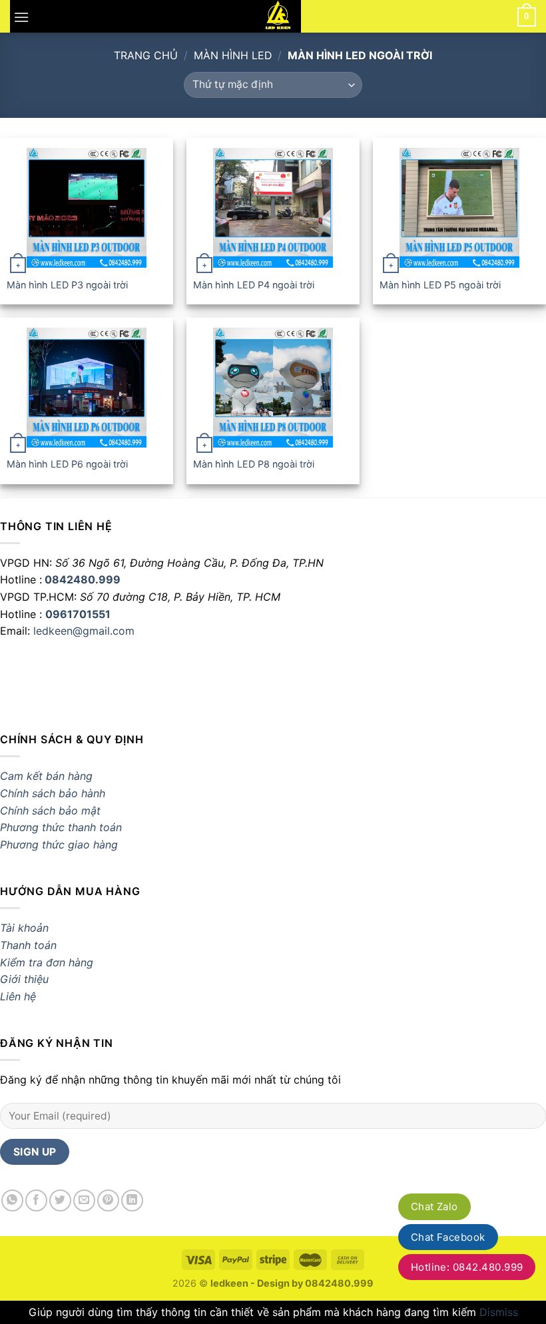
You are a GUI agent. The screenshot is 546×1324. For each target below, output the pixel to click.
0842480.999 (83, 579)
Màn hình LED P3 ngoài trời (67, 284)
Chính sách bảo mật (50, 810)
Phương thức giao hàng (60, 844)
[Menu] (21, 16)
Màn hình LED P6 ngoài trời (67, 464)
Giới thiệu (24, 979)
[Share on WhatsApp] (12, 1200)
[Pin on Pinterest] (108, 1200)
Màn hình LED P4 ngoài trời (253, 284)
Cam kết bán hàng (46, 776)
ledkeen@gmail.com (84, 630)
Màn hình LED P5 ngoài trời (440, 284)
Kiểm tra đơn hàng (46, 962)
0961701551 (78, 614)
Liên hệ (18, 996)
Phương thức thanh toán (61, 827)
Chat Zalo (434, 1206)
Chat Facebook (448, 1237)
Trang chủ (146, 55)
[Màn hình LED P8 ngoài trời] (273, 388)
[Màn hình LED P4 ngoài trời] (273, 208)
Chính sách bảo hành (52, 793)
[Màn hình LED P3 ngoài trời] (86, 208)
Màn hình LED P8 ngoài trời (253, 464)
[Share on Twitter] (60, 1200)
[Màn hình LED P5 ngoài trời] (459, 208)
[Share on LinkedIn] (132, 1200)
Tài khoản (24, 927)
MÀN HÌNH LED (233, 55)
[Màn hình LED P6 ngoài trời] (86, 388)
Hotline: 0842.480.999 (467, 1267)
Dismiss (498, 1312)
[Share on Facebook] (36, 1200)
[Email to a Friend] (84, 1200)
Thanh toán (28, 945)
